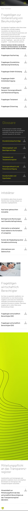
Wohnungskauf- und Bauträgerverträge (9, 149)
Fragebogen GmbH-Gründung (11, 71)
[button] (2, 508)
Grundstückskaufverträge (11, 141)
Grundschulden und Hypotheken (9, 177)
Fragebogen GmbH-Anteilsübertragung (8, 79)
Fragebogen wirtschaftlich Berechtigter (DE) (10, 315)
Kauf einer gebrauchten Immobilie (9, 211)
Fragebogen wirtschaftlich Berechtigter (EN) (10, 324)
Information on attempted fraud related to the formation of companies (11, 230)
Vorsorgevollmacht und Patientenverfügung (10, 167)
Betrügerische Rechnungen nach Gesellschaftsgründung (11, 220)
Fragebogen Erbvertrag (9, 106)
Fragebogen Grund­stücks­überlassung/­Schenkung (10, 63)
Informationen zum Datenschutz (8, 250)
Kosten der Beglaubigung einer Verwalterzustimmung (12, 241)
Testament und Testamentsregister (9, 158)
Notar (2, 8)
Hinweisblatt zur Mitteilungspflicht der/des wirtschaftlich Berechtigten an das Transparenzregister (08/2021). (12, 495)
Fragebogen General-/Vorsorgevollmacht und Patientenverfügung (11, 90)
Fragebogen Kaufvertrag (10, 55)
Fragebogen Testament (9, 99)
